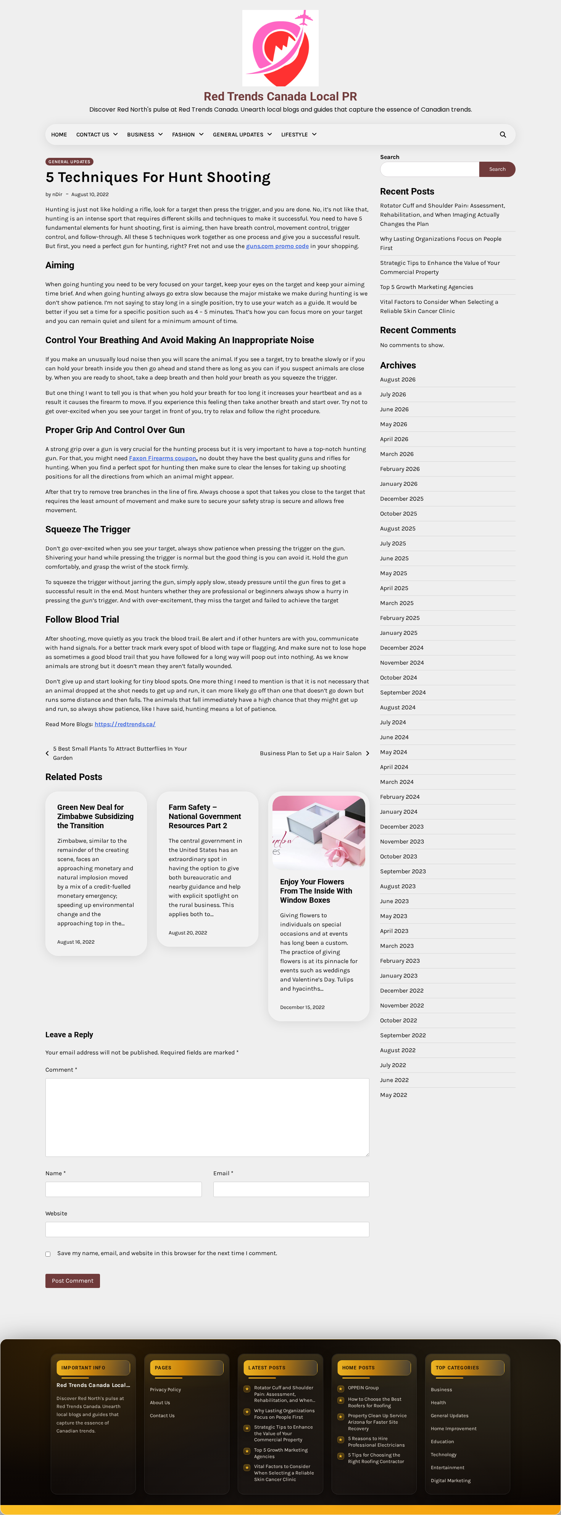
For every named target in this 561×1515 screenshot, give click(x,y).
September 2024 (403, 692)
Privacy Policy (165, 1389)
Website (56, 1213)
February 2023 (400, 960)
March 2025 (397, 602)
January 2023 (399, 975)
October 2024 (398, 677)
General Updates (238, 134)
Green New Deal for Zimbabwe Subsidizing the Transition (95, 816)
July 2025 (393, 543)
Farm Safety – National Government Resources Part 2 (205, 816)
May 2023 (393, 915)
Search (390, 157)
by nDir (53, 194)
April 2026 (394, 438)
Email (223, 1173)
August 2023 (398, 885)
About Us (160, 1402)
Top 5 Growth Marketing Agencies (426, 286)
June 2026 (394, 408)
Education (442, 1441)
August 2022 (398, 1049)
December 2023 (402, 826)
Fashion (183, 134)
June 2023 (394, 900)
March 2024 (397, 781)
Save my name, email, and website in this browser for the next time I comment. (167, 1253)
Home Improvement (454, 1428)
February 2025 (400, 617)
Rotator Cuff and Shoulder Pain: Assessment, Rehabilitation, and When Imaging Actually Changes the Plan (442, 214)
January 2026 (399, 483)
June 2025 (394, 557)
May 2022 (393, 1094)
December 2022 (402, 990)
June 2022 (394, 1079)
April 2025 (394, 587)
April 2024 (394, 766)
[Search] (503, 134)
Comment (61, 1069)
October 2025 (398, 513)
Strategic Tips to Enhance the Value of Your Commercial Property (283, 1433)
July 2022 (393, 1064)
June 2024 (394, 736)
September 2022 (403, 1034)
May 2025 (393, 572)
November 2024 (402, 662)
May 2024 (393, 751)
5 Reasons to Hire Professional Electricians (376, 1442)
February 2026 (400, 468)
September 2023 (403, 870)
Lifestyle (294, 134)
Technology (443, 1454)
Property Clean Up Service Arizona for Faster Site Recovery (377, 1422)
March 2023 (397, 945)
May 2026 (393, 423)
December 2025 (402, 498)
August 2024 (398, 706)
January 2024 (399, 811)
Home (59, 134)
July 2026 (393, 393)
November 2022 (402, 1005)
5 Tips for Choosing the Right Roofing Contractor (376, 1458)
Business (140, 134)
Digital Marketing (451, 1480)
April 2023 (394, 930)
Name (55, 1173)
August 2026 (398, 379)
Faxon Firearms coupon (162, 458)
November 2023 (402, 841)
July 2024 (393, 721)
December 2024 (402, 647)
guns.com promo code (277, 246)
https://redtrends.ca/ (125, 724)
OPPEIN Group (363, 1387)
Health (438, 1402)
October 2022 (398, 1020)
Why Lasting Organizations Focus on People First (284, 1414)
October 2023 (398, 856)
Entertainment (447, 1467)
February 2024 (400, 796)
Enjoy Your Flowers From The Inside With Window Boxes (316, 891)
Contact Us (92, 134)
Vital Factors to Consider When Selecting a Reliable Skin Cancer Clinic (284, 1472)
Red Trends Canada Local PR (280, 96)
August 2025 (398, 528)
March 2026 (397, 453)
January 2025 (399, 632)
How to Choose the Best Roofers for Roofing (374, 1402)
